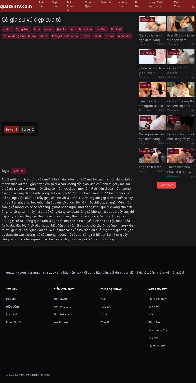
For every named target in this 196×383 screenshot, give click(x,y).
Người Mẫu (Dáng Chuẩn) (19, 36)
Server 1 (11, 129)
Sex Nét (153, 338)
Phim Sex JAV (157, 346)
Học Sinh (11, 298)
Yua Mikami (61, 322)
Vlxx (103, 298)
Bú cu (97, 36)
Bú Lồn (43, 36)
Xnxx (37, 29)
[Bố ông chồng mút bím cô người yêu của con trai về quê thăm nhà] (180, 122)
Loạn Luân (12, 314)
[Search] (192, 6)
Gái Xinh (116, 29)
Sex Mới (154, 306)
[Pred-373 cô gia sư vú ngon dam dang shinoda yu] (180, 23)
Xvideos (7, 29)
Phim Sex (154, 322)
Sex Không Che (158, 330)
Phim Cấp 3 (13, 322)
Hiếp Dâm (12, 306)
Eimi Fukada (61, 314)
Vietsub (48, 29)
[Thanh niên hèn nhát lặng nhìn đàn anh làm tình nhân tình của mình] (180, 155)
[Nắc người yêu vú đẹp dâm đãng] (152, 122)
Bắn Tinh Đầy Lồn (80, 29)
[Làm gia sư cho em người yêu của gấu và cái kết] (152, 89)
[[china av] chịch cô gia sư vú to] (152, 57)
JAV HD (61, 29)
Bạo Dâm (101, 29)
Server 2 (28, 129)
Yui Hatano (61, 298)
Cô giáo (109, 36)
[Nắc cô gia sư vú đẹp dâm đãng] (152, 23)
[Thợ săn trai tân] (152, 155)
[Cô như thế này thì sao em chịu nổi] (180, 89)
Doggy (86, 36)
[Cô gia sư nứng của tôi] (180, 57)
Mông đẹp (124, 36)
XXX (151, 314)
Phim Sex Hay (157, 298)
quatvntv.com (16, 6)
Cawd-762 (18, 171)
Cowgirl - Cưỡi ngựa (65, 36)
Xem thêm (166, 185)
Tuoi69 (105, 322)
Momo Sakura (62, 306)
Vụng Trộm (23, 29)
